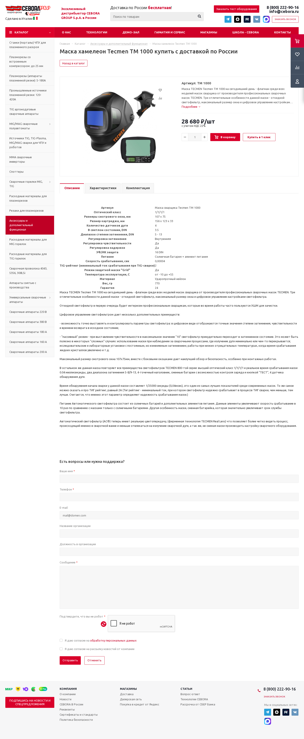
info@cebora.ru (284, 11)
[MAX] (266, 19)
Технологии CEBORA (194, 699)
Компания (68, 688)
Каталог (21, 32)
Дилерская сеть (131, 699)
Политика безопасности (76, 719)
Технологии (96, 32)
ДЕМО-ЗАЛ (130, 32)
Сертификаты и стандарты (79, 714)
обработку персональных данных (113, 640)
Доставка (127, 694)
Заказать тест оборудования (236, 8)
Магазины (208, 32)
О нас (66, 32)
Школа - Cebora (245, 32)
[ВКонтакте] (256, 19)
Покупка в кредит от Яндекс (139, 704)
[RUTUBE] (247, 19)
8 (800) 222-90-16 (283, 7)
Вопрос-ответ (190, 694)
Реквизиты (67, 709)
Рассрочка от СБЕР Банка (197, 704)
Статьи (186, 688)
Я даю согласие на (101, 640)
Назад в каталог (73, 63)
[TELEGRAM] (228, 19)
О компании (68, 694)
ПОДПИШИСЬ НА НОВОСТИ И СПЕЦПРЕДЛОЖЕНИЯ (30, 702)
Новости (65, 699)
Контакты (282, 32)
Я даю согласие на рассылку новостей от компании (99, 648)
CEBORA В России (71, 704)
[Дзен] (237, 19)
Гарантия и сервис (169, 32)
